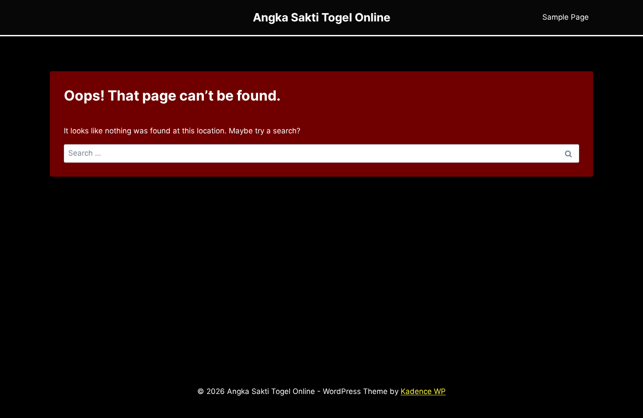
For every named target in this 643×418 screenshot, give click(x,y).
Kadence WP (423, 391)
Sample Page (565, 17)
